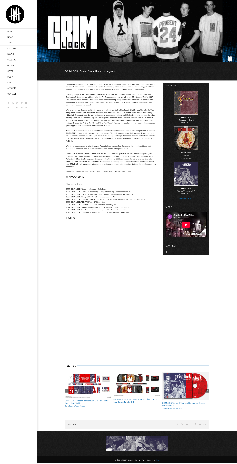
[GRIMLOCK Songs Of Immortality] (186, 163)
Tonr (157, 458)
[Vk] (200, 422)
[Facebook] (178, 422)
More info (182, 199)
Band (66, 406)
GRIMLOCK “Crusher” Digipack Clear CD (82, 403)
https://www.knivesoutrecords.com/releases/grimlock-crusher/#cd (88, 386)
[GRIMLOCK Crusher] (186, 127)
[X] (182, 422)
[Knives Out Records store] (137, 441)
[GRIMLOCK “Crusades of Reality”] (186, 92)
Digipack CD (73, 406)
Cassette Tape (122, 406)
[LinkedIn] (186, 422)
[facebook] (167, 252)
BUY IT (190, 199)
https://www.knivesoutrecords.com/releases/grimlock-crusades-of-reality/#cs (137, 385)
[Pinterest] (195, 422)
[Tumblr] (191, 422)
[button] (67, 390)
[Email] (204, 422)
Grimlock (81, 406)
